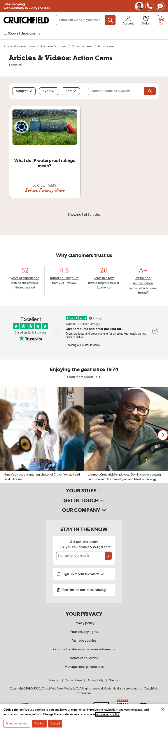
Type (46, 91)
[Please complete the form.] (150, 91)
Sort (69, 91)
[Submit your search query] (110, 20)
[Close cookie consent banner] (162, 709)
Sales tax (54, 680)
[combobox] (86, 20)
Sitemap (114, 680)
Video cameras (82, 46)
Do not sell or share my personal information (84, 649)
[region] (84, 435)
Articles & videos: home (19, 46)
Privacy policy (84, 623)
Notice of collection (84, 658)
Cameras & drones (53, 46)
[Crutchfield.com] (26, 20)
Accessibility (95, 680)
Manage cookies (84, 640)
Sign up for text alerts (81, 574)
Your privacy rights (84, 632)
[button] (163, 435)
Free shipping (27, 6)
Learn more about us (82, 377)
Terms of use (73, 680)
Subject (22, 91)
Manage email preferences (84, 667)
